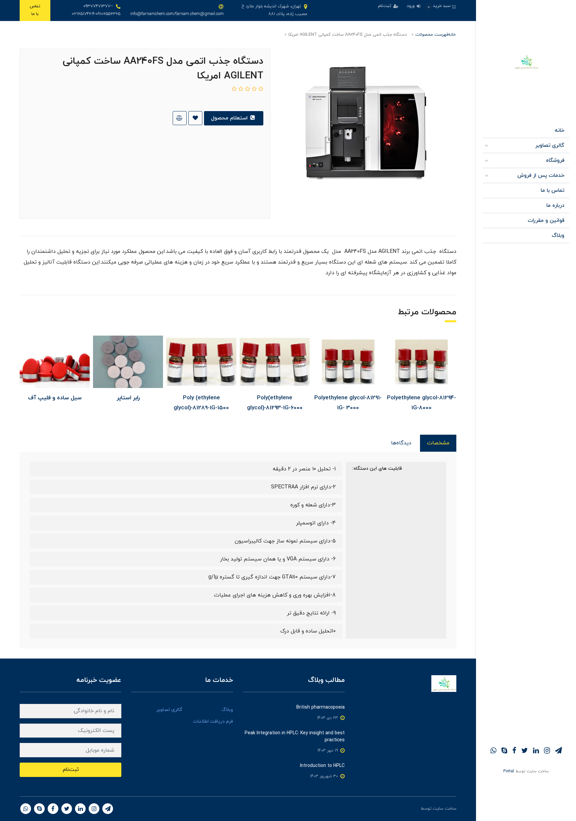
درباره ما (555, 205)
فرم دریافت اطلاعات (213, 721)
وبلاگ (558, 235)
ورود (411, 6)
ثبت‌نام (385, 6)
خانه (559, 130)
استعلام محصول (230, 118)
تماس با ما (35, 10)
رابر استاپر (128, 398)
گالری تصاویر (549, 145)
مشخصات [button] (438, 443)
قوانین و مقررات (546, 220)
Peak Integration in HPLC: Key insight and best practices (295, 736)
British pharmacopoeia (320, 707)
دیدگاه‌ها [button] (401, 443)
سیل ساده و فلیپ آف (55, 398)
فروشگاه (555, 160)
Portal (508, 771)
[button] (440, 6)
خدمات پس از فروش (540, 175)
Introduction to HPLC (322, 766)
